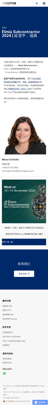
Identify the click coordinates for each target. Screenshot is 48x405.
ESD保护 (37, 79)
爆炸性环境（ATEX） (19, 89)
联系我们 (6, 345)
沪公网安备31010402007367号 (18, 401)
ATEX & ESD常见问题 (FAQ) (14, 341)
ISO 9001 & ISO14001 (12, 337)
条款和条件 (26, 386)
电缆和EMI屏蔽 (10, 82)
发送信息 (23, 274)
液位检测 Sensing (10, 319)
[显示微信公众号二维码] (5, 373)
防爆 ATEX (7, 310)
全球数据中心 (8, 332)
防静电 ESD (7, 306)
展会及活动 (7, 363)
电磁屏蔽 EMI (8, 314)
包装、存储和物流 (30, 82)
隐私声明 (34, 386)
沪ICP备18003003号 (11, 398)
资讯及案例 (7, 359)
